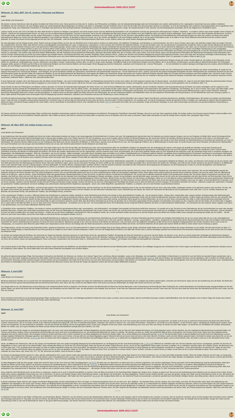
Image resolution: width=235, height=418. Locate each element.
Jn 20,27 (93, 365)
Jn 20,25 (96, 376)
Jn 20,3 (160, 334)
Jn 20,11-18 (35, 338)
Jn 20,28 (5, 389)
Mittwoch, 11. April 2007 (12, 309)
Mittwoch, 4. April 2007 (12, 271)
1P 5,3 (108, 102)
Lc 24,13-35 (148, 344)
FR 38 (202, 56)
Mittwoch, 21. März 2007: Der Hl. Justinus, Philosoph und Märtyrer (32, 12)
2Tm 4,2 (150, 258)
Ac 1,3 (158, 355)
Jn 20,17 (92, 363)
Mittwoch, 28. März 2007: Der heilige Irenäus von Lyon (26, 125)
